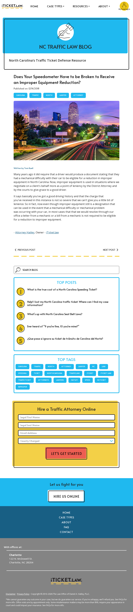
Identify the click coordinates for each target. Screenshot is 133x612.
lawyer (63, 95)
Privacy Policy (23, 594)
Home (34, 6)
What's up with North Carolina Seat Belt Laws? (54, 314)
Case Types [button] (54, 6)
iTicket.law (52, 232)
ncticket (101, 380)
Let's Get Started (66, 453)
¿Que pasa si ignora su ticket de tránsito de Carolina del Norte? (65, 338)
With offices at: (13, 547)
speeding (22, 373)
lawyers (60, 380)
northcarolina (54, 373)
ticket (37, 373)
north (49, 95)
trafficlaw (74, 373)
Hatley (74, 380)
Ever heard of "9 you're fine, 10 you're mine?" (53, 326)
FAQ (66, 527)
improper (22, 387)
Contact (66, 532)
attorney (78, 95)
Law (103, 366)
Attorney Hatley (24, 232)
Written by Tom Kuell (23, 168)
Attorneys (43, 380)
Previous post (26, 249)
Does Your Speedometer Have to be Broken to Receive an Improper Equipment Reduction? (64, 79)
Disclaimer (11, 594)
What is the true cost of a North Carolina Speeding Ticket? (62, 289)
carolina (20, 95)
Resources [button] (80, 6)
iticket (90, 373)
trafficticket (24, 380)
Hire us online (66, 496)
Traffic (35, 95)
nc (93, 366)
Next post (109, 249)
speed (87, 380)
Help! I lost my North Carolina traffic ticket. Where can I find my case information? (67, 303)
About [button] (103, 6)
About (66, 522)
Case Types (66, 517)
